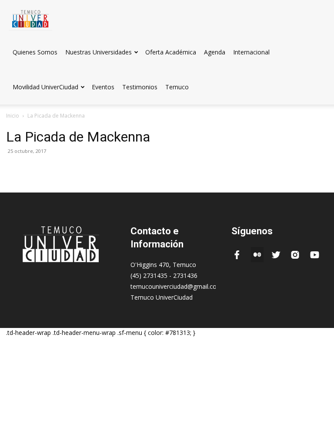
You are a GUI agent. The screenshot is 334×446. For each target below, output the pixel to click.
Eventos (103, 87)
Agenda (214, 52)
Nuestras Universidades (98, 52)
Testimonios (139, 87)
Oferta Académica (170, 52)
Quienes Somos (35, 52)
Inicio (12, 115)
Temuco (177, 87)
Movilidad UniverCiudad (45, 87)
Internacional (251, 52)
